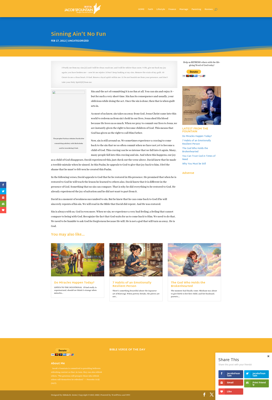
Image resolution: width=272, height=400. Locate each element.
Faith (150, 9)
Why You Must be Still (194, 164)
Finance (172, 9)
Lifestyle (160, 9)
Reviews (209, 9)
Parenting (196, 9)
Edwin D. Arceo (70, 395)
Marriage (183, 9)
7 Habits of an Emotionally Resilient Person (196, 142)
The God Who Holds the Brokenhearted (195, 150)
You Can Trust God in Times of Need (198, 157)
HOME (141, 9)
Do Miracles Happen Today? (197, 136)
